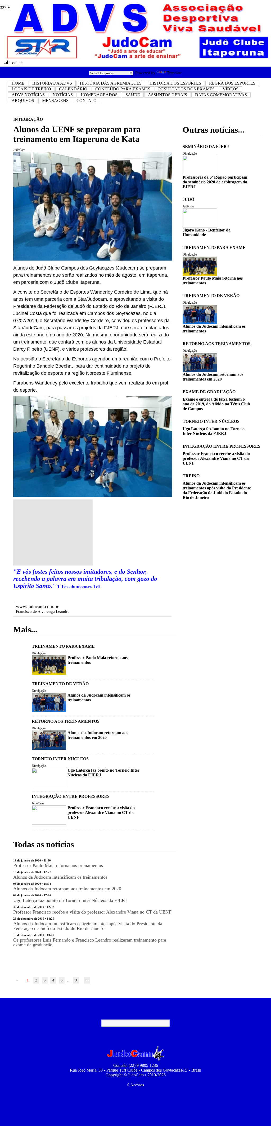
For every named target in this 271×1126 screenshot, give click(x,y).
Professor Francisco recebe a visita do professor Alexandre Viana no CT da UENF (101, 812)
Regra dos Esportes (232, 83)
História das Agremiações (111, 83)
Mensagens (55, 100)
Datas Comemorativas (221, 94)
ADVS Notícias (28, 94)
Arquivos (23, 100)
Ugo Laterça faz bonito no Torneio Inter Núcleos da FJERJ (70, 900)
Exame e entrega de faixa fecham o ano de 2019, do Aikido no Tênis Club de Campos (216, 404)
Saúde (132, 94)
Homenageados (99, 94)
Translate (174, 73)
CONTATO (86, 100)
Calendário (73, 89)
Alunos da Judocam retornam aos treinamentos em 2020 (97, 735)
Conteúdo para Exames (122, 89)
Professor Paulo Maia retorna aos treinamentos (58, 865)
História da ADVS (52, 83)
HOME (18, 83)
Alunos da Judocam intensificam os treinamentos (60, 877)
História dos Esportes (175, 83)
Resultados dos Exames (186, 89)
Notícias (63, 94)
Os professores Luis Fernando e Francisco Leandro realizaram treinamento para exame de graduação (89, 942)
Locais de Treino (31, 89)
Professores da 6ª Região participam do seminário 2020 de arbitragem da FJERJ (215, 182)
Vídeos (230, 89)
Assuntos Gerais (167, 94)
